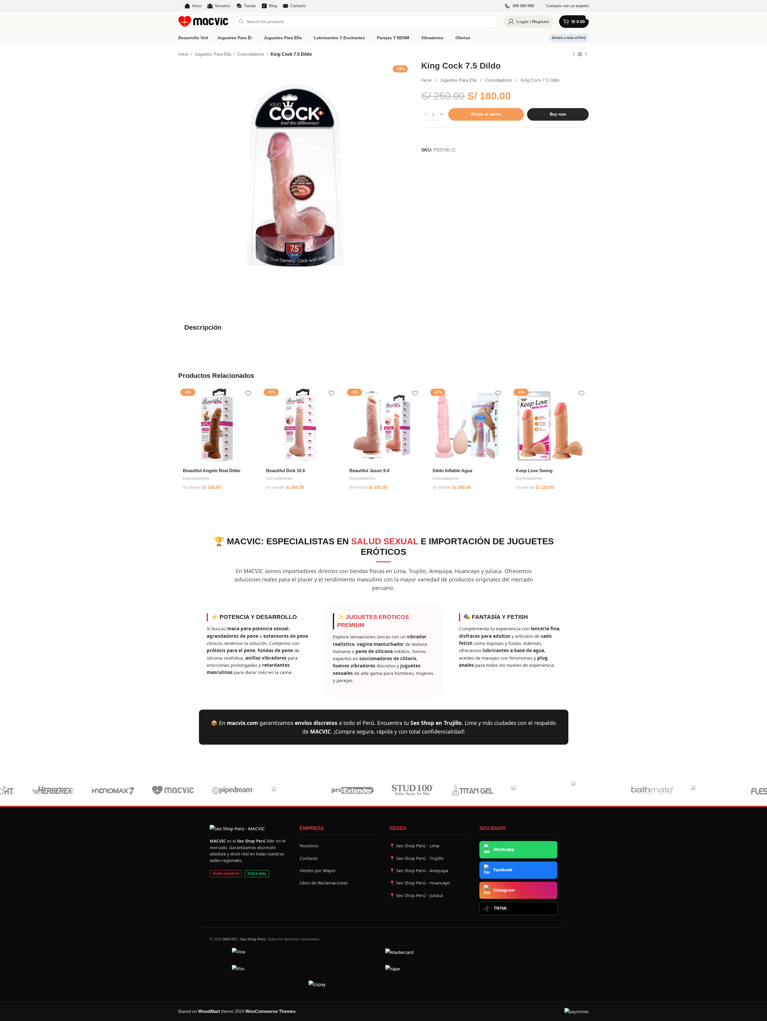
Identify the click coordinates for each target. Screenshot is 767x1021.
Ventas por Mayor (318, 870)
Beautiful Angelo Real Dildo (211, 470)
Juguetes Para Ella (212, 54)
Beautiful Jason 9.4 (369, 470)
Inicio (183, 54)
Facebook (502, 869)
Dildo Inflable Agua (452, 470)
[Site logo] (203, 21)
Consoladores (251, 54)
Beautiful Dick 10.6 (285, 470)
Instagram (504, 890)
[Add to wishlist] (248, 393)
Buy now (558, 114)
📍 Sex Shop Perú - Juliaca (416, 895)
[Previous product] (574, 54)
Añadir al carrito (486, 114)
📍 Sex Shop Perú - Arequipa (418, 870)
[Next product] (586, 54)
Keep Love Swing (534, 470)
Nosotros (309, 846)
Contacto (309, 858)
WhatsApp (503, 849)
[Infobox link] (519, 6)
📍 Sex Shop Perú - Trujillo (416, 858)
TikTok (500, 908)
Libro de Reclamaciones (324, 883)
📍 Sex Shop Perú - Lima (414, 846)
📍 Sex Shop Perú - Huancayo (419, 883)
